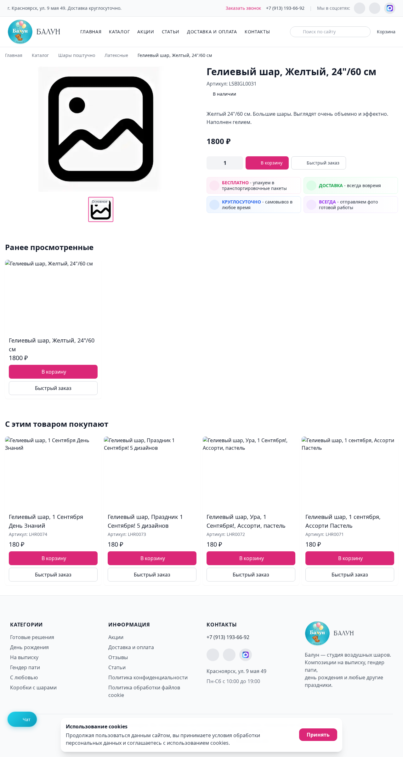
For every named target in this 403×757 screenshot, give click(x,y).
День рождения (29, 647)
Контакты (257, 32)
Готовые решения (32, 637)
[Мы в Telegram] (359, 8)
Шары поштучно (76, 55)
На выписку (24, 657)
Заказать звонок (243, 8)
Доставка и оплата (212, 32)
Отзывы (118, 657)
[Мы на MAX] (389, 8)
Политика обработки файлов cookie (144, 691)
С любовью (24, 677)
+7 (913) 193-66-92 (285, 8)
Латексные (116, 55)
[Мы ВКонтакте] (374, 8)
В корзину (271, 163)
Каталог (119, 32)
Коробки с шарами (33, 687)
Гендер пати (25, 667)
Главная (90, 32)
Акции (145, 32)
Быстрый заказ (323, 163)
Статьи (170, 32)
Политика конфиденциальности (148, 677)
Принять (318, 734)
